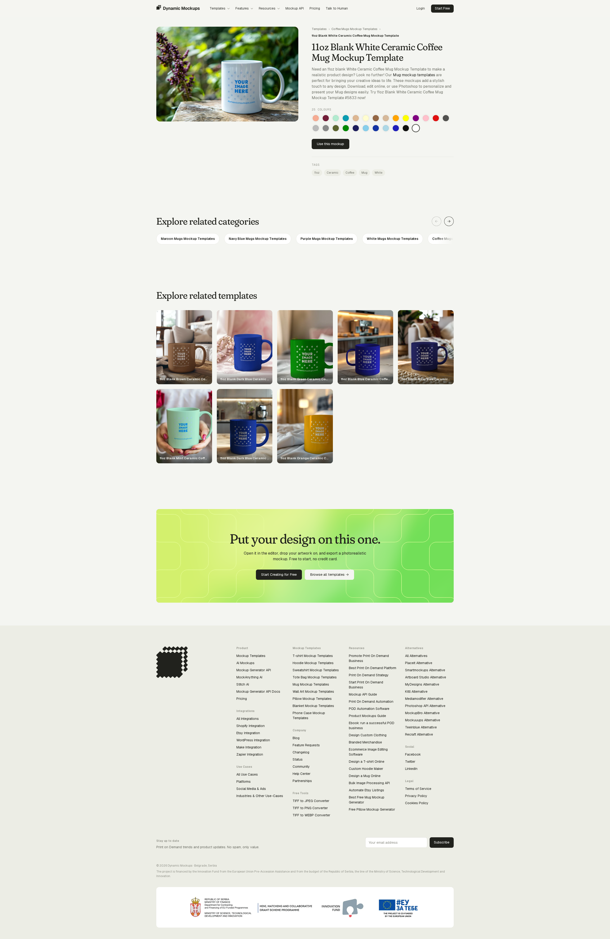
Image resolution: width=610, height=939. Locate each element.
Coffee (350, 173)
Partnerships (302, 781)
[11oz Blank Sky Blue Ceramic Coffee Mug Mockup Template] (366, 128)
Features (242, 8)
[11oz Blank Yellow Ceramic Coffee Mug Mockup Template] (406, 118)
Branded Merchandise (365, 742)
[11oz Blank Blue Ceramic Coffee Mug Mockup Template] (396, 128)
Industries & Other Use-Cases (259, 796)
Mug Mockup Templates (311, 684)
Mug (364, 173)
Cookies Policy (416, 803)
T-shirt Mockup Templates (313, 656)
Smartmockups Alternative (425, 670)
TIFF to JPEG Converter (311, 801)
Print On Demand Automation (371, 701)
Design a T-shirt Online (366, 761)
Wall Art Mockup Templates (313, 691)
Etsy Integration (248, 733)
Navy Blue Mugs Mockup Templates (258, 239)
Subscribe (441, 842)
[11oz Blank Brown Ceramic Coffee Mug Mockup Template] (376, 118)
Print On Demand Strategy (369, 675)
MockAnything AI (249, 677)
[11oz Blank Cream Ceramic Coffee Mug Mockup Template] (366, 118)
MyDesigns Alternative (422, 684)
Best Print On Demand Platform (372, 668)
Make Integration (248, 747)
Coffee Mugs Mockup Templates (354, 29)
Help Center (301, 774)
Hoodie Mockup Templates (313, 663)
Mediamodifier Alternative (424, 699)
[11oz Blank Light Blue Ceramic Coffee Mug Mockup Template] (386, 128)
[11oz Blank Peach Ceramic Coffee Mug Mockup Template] (316, 118)
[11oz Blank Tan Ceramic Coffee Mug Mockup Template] (356, 118)
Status (298, 759)
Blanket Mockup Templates (313, 706)
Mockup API (294, 8)
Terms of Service (418, 789)
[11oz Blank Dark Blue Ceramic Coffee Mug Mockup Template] (376, 128)
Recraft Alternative (419, 734)
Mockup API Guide (363, 694)
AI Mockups (245, 663)
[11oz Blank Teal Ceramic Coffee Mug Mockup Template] (346, 118)
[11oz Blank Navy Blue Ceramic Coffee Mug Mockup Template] (356, 128)
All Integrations (247, 719)
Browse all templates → (329, 574)
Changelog (301, 752)
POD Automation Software (369, 709)
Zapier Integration (249, 754)
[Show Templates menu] (228, 8)
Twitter (410, 761)
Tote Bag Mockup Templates (315, 677)
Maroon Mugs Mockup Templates (188, 239)
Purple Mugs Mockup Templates (326, 239)
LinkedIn (411, 769)
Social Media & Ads (251, 789)
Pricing (315, 8)
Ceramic (332, 173)
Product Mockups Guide (367, 716)
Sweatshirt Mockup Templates (316, 670)
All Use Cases (247, 774)
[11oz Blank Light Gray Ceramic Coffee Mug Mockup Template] (316, 128)
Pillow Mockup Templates (312, 699)
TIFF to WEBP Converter (311, 815)
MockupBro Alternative (422, 713)
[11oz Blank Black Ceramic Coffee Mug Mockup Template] (406, 128)
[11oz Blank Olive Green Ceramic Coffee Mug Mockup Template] (336, 128)
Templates (217, 8)
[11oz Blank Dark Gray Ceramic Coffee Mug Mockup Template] (446, 118)
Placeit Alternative (418, 663)
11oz (317, 173)
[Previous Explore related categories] (436, 221)
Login (421, 8)
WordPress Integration (253, 740)
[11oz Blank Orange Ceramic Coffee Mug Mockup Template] (396, 118)
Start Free (442, 8)
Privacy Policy (416, 796)
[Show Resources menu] (278, 8)
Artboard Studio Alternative (425, 677)
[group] (305, 239)
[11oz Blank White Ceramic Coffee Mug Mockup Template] (416, 128)
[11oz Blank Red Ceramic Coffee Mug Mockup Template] (436, 118)
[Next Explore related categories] (449, 221)
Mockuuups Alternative (422, 720)
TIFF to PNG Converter (310, 808)
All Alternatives (416, 656)
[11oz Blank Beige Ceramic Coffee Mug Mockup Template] (386, 118)
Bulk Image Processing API (369, 783)
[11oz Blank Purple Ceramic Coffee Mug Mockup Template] (416, 118)
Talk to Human (337, 8)
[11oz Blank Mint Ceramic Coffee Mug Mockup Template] (336, 118)
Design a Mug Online (365, 776)
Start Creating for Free (279, 574)
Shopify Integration (250, 726)
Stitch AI (242, 684)
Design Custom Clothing (367, 735)
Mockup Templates (250, 656)
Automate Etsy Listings (366, 790)
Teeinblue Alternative (421, 727)
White (378, 173)
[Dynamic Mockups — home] (178, 8)
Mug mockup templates (414, 74)
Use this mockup (330, 143)
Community (301, 766)
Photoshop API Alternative (425, 706)
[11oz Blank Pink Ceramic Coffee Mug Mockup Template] (426, 118)
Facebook (413, 754)
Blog (296, 738)
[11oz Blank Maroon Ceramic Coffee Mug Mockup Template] (326, 118)
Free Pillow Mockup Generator (372, 809)
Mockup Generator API (253, 670)
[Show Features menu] (251, 8)
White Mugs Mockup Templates (392, 239)
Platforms (243, 781)
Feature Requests (306, 745)
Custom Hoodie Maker (366, 769)
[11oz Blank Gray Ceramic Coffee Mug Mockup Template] (326, 128)
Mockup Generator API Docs (258, 691)
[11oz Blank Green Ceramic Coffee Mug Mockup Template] (346, 128)
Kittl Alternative (416, 691)
